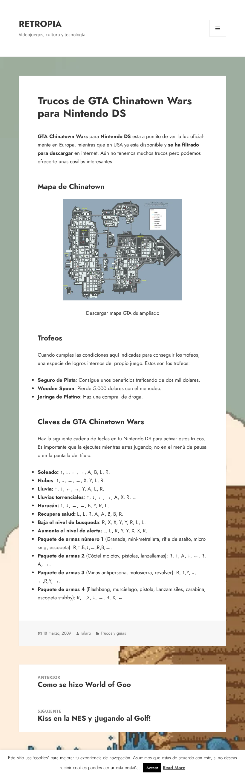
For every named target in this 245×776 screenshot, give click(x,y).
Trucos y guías (113, 633)
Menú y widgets (218, 36)
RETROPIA (40, 24)
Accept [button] (152, 768)
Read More (174, 767)
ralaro (86, 633)
